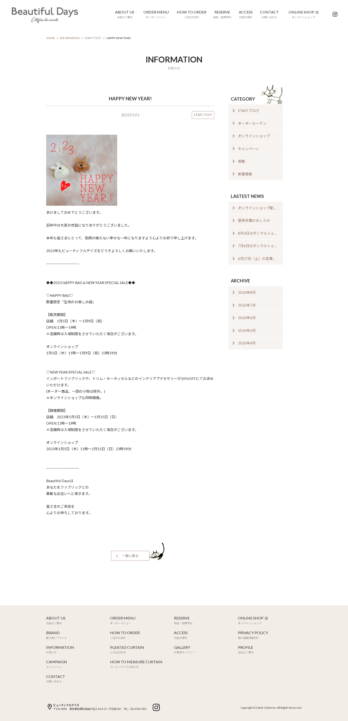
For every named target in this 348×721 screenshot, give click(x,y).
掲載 (241, 161)
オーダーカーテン (252, 123)
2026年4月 (247, 343)
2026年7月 (247, 305)
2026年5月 (247, 330)
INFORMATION (70, 38)
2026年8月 (247, 292)
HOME (50, 38)
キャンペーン (248, 149)
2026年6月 (247, 318)
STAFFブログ (93, 38)
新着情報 (245, 174)
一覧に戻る (130, 556)
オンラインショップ (254, 136)
